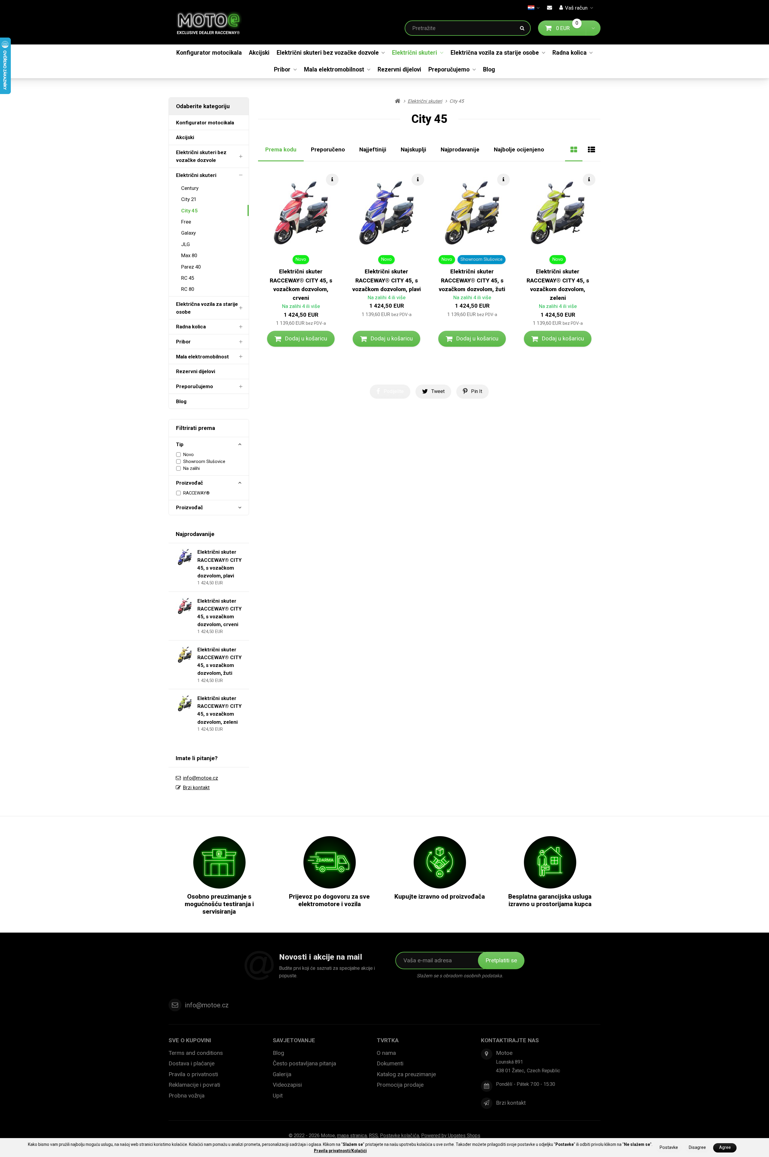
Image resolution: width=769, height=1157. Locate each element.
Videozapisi (287, 1084)
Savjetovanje (294, 1040)
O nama (386, 1052)
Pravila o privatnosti (193, 1074)
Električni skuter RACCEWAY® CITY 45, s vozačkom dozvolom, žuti (472, 280)
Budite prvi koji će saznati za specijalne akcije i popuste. (327, 971)
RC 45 (187, 278)
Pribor (282, 69)
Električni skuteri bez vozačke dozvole (328, 52)
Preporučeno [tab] (328, 149)
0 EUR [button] (571, 27)
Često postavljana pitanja (304, 1063)
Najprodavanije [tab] (460, 149)
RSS (373, 1135)
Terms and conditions (196, 1052)
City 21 (188, 199)
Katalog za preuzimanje (406, 1074)
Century (190, 188)
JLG (185, 244)
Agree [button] (725, 1147)
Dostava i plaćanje (191, 1063)
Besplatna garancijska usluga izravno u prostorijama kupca (549, 900)
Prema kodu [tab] (280, 149)
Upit (278, 1095)
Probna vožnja (187, 1095)
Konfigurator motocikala (209, 52)
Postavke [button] (669, 1147)
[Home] (213, 22)
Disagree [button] (697, 1147)
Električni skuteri (414, 52)
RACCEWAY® (196, 493)
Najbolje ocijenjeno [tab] (519, 149)
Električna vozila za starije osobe (495, 52)
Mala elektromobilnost (334, 69)
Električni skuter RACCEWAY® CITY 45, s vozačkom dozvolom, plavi (386, 280)
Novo (188, 454)
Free (186, 222)
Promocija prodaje (400, 1084)
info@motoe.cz (200, 778)
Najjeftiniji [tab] (372, 149)
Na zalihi (191, 468)
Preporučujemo (449, 69)
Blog (489, 69)
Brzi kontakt (196, 787)
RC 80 (187, 289)
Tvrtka (388, 1040)
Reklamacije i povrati (194, 1084)
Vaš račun (576, 8)
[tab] (573, 150)
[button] (593, 28)
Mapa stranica (352, 1135)
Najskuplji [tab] (413, 149)
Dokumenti (390, 1063)
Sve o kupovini (190, 1040)
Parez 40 (191, 267)
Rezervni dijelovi (399, 69)
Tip (180, 444)
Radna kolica (569, 52)
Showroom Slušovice (204, 461)
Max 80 (189, 255)
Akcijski (259, 52)
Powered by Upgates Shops (450, 1135)
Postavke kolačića (399, 1135)
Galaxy (188, 233)
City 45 (189, 211)
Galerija (282, 1074)
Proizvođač (189, 483)
